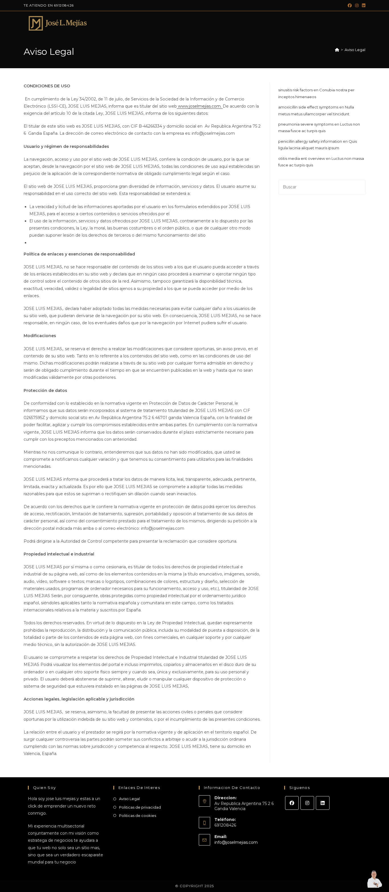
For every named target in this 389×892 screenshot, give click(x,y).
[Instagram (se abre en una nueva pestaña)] (356, 5)
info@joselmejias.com (236, 842)
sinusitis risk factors (295, 90)
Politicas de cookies (137, 815)
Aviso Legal (355, 49)
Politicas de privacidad (140, 807)
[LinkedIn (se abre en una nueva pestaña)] (362, 5)
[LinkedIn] (322, 803)
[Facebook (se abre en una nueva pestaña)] (349, 5)
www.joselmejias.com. (200, 106)
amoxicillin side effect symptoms (308, 107)
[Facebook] (292, 803)
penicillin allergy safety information (310, 141)
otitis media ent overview (301, 158)
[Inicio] (337, 49)
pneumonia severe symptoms (305, 124)
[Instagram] (307, 803)
